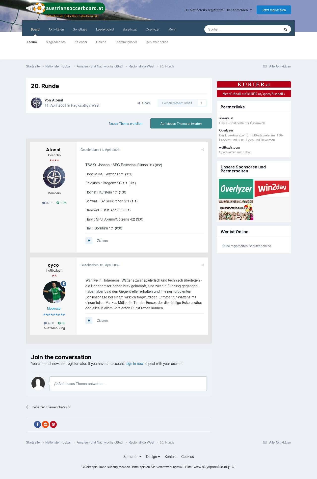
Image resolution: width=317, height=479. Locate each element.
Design (152, 456)
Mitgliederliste (56, 41)
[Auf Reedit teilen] (45, 424)
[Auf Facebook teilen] (37, 424)
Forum (32, 41)
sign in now (134, 363)
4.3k (50, 322)
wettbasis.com (229, 147)
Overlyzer (152, 29)
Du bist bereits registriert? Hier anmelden (217, 9)
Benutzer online (157, 41)
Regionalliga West (85, 105)
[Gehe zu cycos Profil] (54, 292)
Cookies (187, 456)
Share (145, 102)
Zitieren (102, 240)
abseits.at (130, 29)
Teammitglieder (126, 41)
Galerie (101, 41)
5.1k (49, 202)
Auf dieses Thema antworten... (81, 383)
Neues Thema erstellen (125, 123)
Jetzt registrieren (274, 9)
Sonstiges (80, 29)
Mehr (172, 29)
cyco (53, 265)
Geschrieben (99, 149)
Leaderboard (105, 29)
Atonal (57, 99)
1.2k (62, 202)
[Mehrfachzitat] (88, 240)
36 (63, 322)
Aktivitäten (56, 29)
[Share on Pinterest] (53, 424)
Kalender (81, 41)
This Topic (266, 29)
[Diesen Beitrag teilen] (202, 149)
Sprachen (131, 456)
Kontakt (171, 456)
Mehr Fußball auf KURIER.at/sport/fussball (254, 93)
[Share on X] (29, 424)
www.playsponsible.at (210, 466)
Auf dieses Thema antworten (181, 123)
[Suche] (285, 29)
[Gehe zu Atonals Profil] (36, 102)
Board (35, 29)
